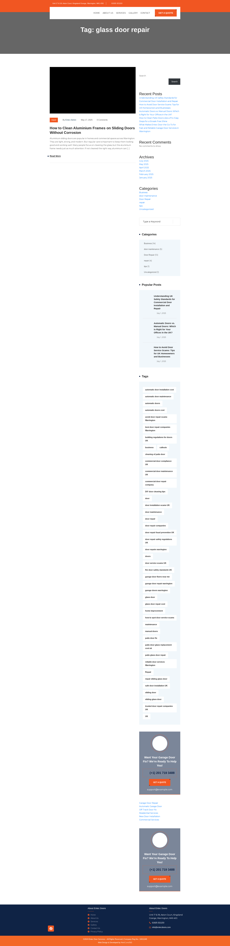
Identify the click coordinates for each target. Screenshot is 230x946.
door (147, 498)
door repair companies (155, 526)
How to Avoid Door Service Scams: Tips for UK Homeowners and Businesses (164, 352)
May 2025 (143, 164)
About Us (108, 13)
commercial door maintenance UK (159, 473)
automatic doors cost (154, 410)
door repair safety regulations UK (158, 541)
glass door (150, 597)
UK (146, 716)
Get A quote (165, 13)
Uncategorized (146, 209)
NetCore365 (126, 942)
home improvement (154, 611)
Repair (148, 672)
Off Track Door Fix (148, 810)
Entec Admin (70, 120)
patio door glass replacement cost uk (158, 646)
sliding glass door (153, 699)
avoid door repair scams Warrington (156, 418)
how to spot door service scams (159, 618)
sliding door (150, 693)
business (149, 447)
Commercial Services (149, 820)
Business (143, 192)
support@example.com (159, 789)
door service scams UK (155, 563)
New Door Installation (149, 816)
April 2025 (144, 167)
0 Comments (102, 120)
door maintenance (148, 196)
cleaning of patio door (155, 454)
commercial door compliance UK (158, 462)
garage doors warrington (156, 590)
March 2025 (145, 171)
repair (53, 120)
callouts (163, 447)
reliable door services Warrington (155, 663)
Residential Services (148, 813)
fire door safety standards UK (158, 570)
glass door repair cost (155, 604)
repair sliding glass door (156, 679)
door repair (150, 519)
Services (121, 13)
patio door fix (151, 638)
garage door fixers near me (157, 577)
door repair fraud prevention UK (159, 532)
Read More (55, 156)
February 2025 (146, 174)
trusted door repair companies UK (159, 708)
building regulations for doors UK (158, 439)
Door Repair (145, 199)
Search (142, 76)
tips (141, 206)
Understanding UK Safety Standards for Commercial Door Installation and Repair (164, 302)
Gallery (133, 13)
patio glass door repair (155, 655)
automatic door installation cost (159, 390)
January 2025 (145, 178)
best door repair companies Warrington (157, 429)
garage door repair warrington (158, 584)
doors (148, 556)
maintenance (151, 624)
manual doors (151, 631)
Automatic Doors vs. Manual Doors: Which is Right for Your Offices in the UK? (165, 328)
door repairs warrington (156, 549)
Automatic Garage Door (150, 806)
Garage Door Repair (148, 803)
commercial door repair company (155, 483)
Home (96, 13)
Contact (145, 13)
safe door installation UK (156, 686)
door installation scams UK (157, 505)
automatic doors (152, 403)
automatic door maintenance (158, 397)
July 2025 (144, 161)
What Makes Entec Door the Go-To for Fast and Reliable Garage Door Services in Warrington (159, 128)
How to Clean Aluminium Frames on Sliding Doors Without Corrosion (92, 130)
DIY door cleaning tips (155, 492)
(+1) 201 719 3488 (162, 773)
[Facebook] (51, 929)
